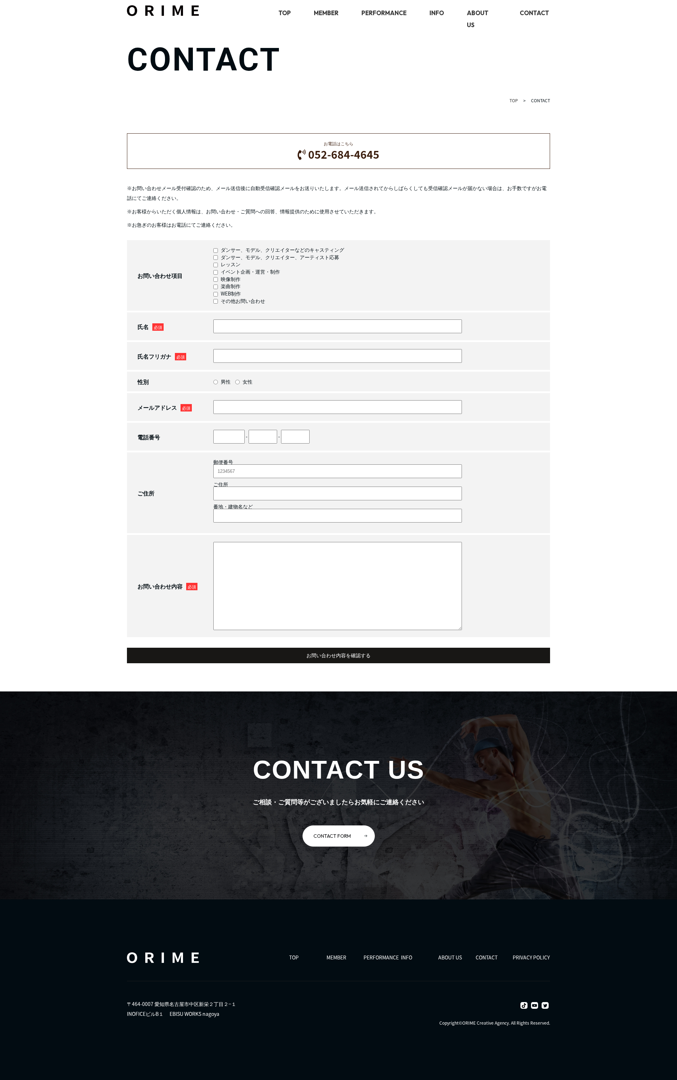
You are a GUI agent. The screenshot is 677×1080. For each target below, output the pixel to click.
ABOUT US (450, 957)
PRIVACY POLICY (531, 957)
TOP (285, 13)
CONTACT (534, 13)
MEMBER (326, 13)
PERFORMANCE (384, 13)
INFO (436, 13)
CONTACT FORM (332, 836)
